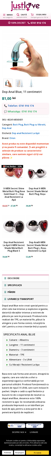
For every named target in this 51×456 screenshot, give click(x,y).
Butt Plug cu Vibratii (34, 124)
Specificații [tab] (14, 285)
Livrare (34, 432)
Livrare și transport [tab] (20, 299)
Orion (12, 138)
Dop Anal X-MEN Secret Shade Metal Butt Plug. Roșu (37, 191)
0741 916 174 (26, 105)
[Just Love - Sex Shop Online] (25, 6)
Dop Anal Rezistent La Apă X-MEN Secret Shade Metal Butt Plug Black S (14, 246)
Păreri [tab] (11, 292)
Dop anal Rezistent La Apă (25, 133)
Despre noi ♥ (19, 432)
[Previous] (7, 51)
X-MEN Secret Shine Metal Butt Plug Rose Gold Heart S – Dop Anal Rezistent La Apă (14, 194)
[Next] (43, 51)
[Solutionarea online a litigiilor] (35, 425)
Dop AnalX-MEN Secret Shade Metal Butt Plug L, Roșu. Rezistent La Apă (37, 246)
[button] (7, 15)
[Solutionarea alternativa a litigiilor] (16, 425)
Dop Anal (6, 128)
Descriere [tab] (13, 278)
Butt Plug (18, 124)
